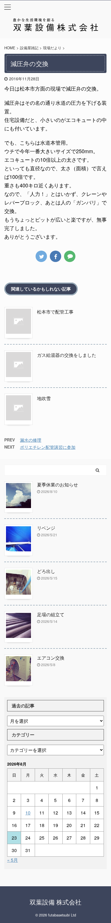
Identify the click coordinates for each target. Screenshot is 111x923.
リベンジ (46, 528)
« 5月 (12, 860)
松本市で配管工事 (55, 311)
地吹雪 (44, 398)
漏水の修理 (30, 440)
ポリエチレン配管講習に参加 (47, 447)
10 (27, 812)
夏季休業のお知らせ (57, 484)
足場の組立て (50, 614)
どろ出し (46, 571)
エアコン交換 (50, 657)
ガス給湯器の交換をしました (66, 355)
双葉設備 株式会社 (55, 901)
